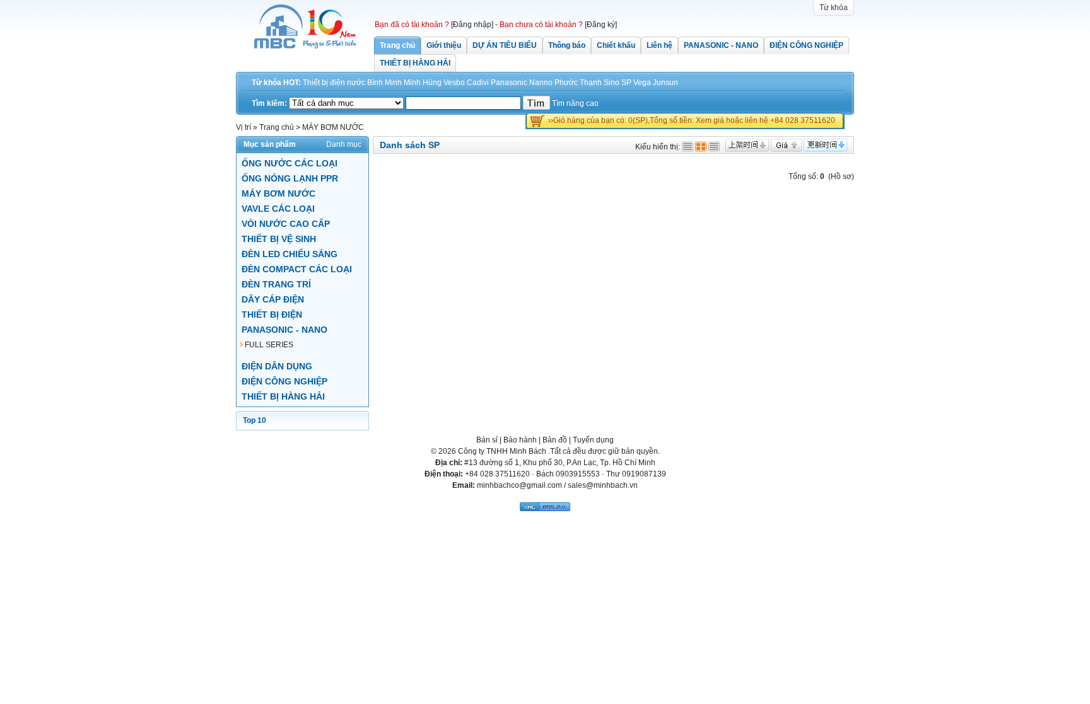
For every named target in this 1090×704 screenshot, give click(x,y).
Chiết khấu (616, 45)
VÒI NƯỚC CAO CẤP (286, 224)
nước (356, 82)
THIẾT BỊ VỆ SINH (279, 239)
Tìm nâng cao (575, 103)
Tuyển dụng (593, 440)
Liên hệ (659, 45)
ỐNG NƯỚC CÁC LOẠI (289, 163)
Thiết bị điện (324, 82)
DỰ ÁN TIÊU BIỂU (504, 45)
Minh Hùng (423, 82)
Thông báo (566, 45)
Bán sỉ (487, 440)
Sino (611, 82)
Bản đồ (554, 440)
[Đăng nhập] (472, 24)
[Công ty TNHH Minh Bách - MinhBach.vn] (305, 46)
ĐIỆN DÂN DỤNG (277, 366)
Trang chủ (397, 45)
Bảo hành (520, 440)
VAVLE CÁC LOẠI (278, 209)
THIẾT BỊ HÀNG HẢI (415, 63)
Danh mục (343, 144)
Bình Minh (384, 82)
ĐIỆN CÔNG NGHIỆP (806, 45)
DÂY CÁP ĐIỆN (273, 299)
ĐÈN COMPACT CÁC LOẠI (297, 269)
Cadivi (478, 82)
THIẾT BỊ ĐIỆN (272, 314)
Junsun (665, 82)
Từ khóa (833, 7)
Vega (642, 82)
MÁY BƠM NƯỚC (278, 193)
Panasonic (509, 82)
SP (626, 82)
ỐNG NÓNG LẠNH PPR (290, 178)
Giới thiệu (443, 45)
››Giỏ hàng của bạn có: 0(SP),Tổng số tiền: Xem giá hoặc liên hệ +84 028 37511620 (691, 120)
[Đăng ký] (601, 24)
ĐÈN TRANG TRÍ (276, 284)
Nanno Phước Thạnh (565, 82)
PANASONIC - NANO (721, 45)
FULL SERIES (269, 344)
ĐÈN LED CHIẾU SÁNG (289, 254)
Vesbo (454, 82)
